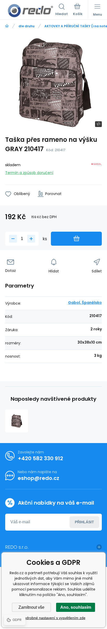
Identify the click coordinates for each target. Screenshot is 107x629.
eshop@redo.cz (38, 478)
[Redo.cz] (7, 26)
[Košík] (78, 10)
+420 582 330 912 (40, 458)
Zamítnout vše (31, 607)
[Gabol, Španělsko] (96, 168)
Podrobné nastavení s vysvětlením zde (53, 618)
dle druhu (26, 26)
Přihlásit (84, 522)
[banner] (30, 11)
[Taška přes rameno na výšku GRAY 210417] (16, 421)
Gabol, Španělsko (85, 302)
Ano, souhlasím (75, 607)
